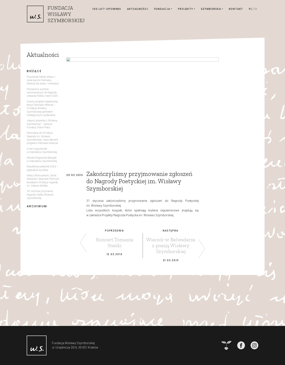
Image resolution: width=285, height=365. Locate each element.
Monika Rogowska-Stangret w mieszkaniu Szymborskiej (42, 159)
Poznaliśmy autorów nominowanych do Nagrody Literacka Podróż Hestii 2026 (42, 93)
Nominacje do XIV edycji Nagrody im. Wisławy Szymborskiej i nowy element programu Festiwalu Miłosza (42, 138)
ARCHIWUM (37, 206)
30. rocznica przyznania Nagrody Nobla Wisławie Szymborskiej (40, 195)
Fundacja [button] (162, 9)
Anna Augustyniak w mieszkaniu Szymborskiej (42, 150)
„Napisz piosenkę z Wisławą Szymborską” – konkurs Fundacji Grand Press (42, 124)
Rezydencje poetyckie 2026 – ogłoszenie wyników (42, 168)
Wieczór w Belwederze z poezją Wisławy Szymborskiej (170, 245)
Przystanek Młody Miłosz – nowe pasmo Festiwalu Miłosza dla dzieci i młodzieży (43, 80)
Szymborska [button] (211, 9)
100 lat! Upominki (106, 9)
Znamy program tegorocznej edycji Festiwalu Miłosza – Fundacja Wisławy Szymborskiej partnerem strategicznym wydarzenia (42, 108)
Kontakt (236, 9)
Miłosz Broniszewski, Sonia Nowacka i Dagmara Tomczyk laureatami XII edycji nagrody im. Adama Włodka (43, 180)
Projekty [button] (185, 9)
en (256, 9)
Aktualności (137, 9)
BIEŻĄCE (34, 71)
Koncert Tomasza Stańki (114, 242)
